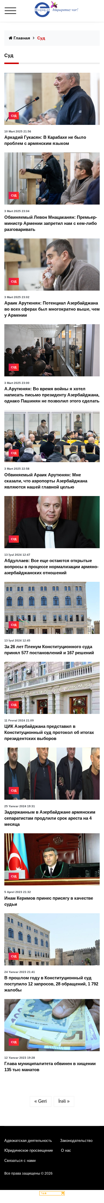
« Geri (40, 1101)
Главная (21, 38)
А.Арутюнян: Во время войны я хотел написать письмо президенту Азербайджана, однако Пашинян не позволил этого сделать (51, 394)
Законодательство (76, 1140)
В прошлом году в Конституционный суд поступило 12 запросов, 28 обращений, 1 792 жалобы (51, 983)
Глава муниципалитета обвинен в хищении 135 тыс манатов (50, 1066)
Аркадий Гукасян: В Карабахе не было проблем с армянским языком (45, 140)
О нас (66, 1150)
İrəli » (64, 1101)
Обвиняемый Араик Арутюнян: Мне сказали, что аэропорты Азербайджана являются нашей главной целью (45, 480)
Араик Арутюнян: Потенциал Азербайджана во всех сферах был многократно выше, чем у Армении (52, 309)
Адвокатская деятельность (28, 1140)
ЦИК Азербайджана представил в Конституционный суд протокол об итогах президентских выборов (49, 732)
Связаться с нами (20, 1160)
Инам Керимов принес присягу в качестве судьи (48, 901)
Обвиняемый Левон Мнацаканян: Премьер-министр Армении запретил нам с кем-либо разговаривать (50, 223)
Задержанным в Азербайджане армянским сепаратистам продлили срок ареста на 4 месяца (49, 818)
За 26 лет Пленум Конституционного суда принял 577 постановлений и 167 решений (49, 649)
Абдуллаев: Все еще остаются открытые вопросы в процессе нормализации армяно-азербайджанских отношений (51, 566)
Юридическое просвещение (28, 1150)
